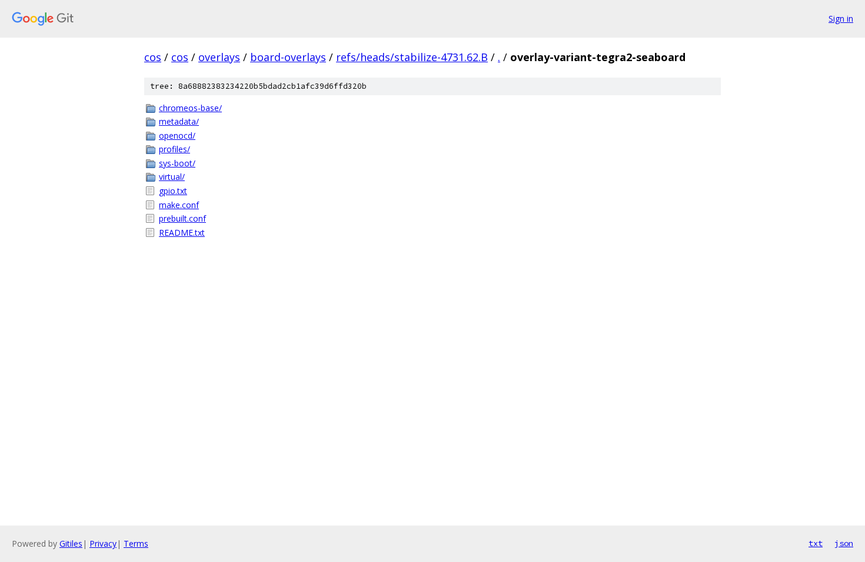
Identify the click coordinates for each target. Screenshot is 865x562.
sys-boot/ (177, 163)
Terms (136, 543)
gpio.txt (173, 190)
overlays (219, 57)
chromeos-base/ (190, 107)
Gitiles (70, 543)
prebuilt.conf (182, 218)
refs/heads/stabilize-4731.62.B (412, 57)
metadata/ (179, 121)
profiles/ (174, 149)
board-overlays (288, 57)
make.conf (179, 204)
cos (152, 57)
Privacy (103, 543)
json (843, 543)
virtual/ (172, 176)
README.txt (182, 232)
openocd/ (177, 135)
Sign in (841, 18)
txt (816, 543)
